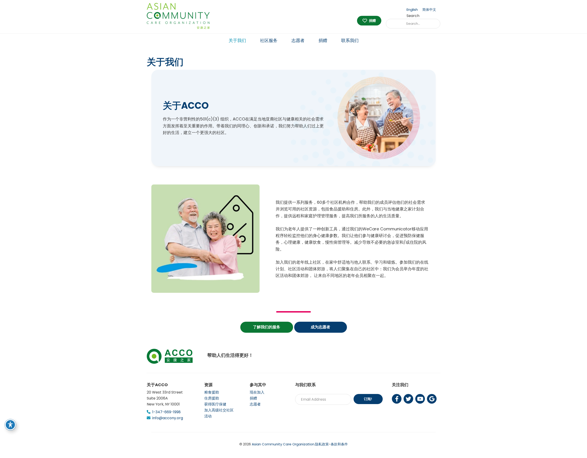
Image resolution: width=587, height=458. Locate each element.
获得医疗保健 (215, 404)
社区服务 (268, 40)
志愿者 (298, 40)
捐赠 (322, 40)
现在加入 (257, 392)
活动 (208, 416)
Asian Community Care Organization (283, 444)
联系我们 (350, 40)
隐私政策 (322, 444)
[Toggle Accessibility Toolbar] (10, 424)
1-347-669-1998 (166, 412)
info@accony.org (167, 418)
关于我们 (237, 40)
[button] (266, 327)
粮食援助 (211, 392)
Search (413, 15)
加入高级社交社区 (219, 410)
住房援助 (211, 398)
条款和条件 (339, 444)
